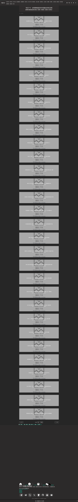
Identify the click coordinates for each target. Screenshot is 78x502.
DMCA (38, 498)
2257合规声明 (41, 498)
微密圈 (48, 1)
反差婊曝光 (22, 1)
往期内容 (11, 3)
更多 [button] (13, 3)
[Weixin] (69, 3)
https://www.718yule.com (23, 489)
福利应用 (58, 1)
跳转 (42, 422)
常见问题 (61, 1)
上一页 (21, 422)
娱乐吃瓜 (26, 1)
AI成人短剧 (37, 1)
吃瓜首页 (7, 1)
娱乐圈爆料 (18, 1)
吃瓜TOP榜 (30, 1)
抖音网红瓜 (41, 1)
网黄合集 (33, 1)
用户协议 (33, 498)
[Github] (71, 3)
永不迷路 (54, 1)
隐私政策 (36, 498)
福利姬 (51, 1)
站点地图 (45, 498)
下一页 (57, 422)
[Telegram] (67, 3)
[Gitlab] (76, 3)
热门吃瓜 (14, 1)
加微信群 (7, 3)
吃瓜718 (3, 2)
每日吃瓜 (11, 1)
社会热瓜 (45, 1)
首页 (19, 13)
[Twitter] (73, 3)
